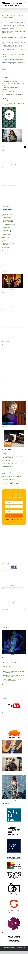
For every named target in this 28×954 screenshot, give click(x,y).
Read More (4, 33)
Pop (19, 31)
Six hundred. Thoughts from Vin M (9, 463)
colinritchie (5, 66)
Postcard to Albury (6, 460)
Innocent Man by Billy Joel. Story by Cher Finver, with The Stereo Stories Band (13, 457)
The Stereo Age (5, 453)
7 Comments (9, 32)
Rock (21, 31)
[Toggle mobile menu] (25, 2)
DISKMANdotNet (16, 948)
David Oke (5, 49)
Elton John (16, 31)
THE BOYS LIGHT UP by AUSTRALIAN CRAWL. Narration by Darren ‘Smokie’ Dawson (12, 482)
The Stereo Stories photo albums (9, 479)
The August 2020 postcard (7, 466)
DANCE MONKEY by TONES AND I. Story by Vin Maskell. (12, 472)
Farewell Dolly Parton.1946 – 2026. (15, 668)
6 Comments (23, 49)
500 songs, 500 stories (7, 469)
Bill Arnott (4, 671)
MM (4, 31)
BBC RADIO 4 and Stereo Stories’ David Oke (11, 476)
